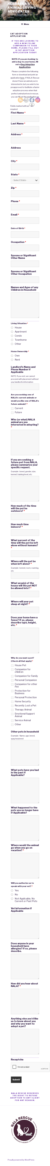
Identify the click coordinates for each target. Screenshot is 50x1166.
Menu (26, 24)
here (22, 78)
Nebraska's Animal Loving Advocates (22, 7)
